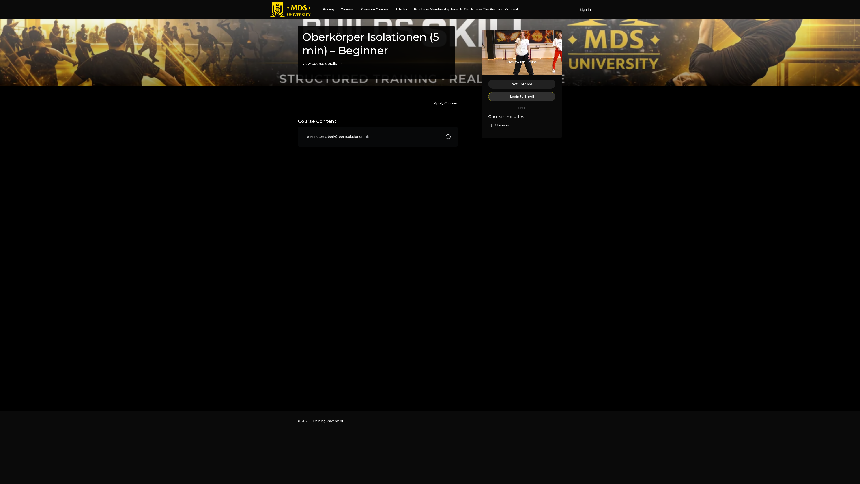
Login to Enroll (522, 97)
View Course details (320, 63)
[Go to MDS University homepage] (290, 9)
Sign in (585, 10)
